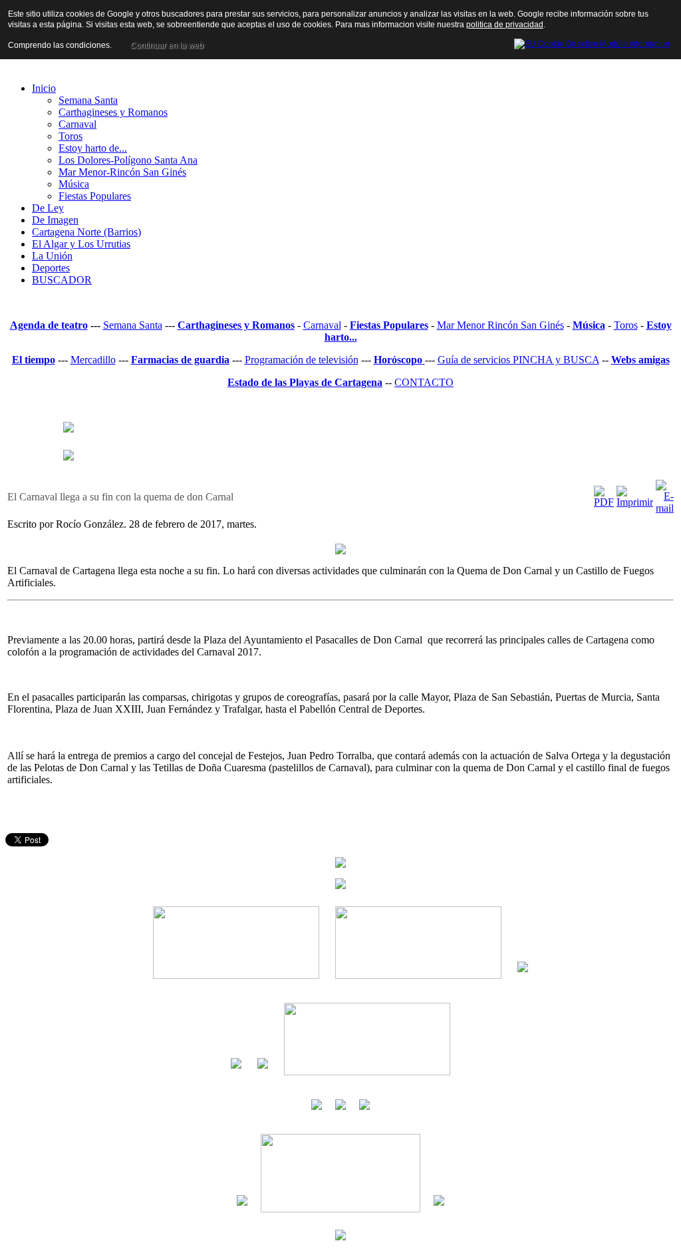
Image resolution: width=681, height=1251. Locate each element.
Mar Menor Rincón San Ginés (500, 325)
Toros (626, 325)
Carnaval (322, 325)
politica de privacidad (504, 24)
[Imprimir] (634, 502)
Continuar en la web (167, 45)
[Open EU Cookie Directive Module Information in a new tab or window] (592, 42)
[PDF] (604, 502)
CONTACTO (424, 382)
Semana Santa (132, 325)
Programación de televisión (301, 359)
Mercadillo (93, 359)
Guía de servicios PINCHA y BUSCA (518, 359)
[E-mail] (665, 508)
